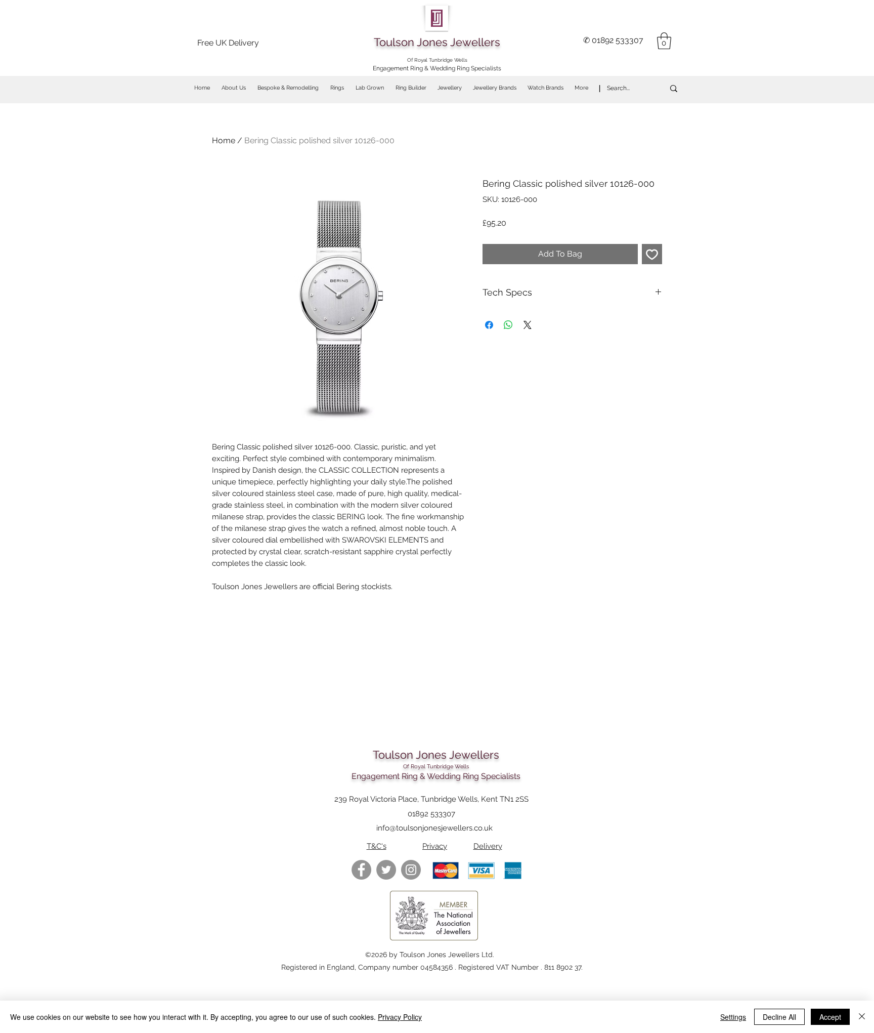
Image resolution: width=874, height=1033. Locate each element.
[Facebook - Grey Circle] (361, 870)
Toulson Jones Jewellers (437, 42)
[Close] (862, 1017)
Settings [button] (733, 1017)
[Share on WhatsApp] (508, 325)
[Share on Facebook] (489, 325)
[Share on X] (527, 325)
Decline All (779, 1017)
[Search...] (673, 88)
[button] (664, 40)
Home (223, 140)
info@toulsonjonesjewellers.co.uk (434, 828)
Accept (830, 1017)
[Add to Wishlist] (652, 254)
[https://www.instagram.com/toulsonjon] (411, 870)
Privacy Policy (400, 1017)
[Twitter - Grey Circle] (386, 870)
